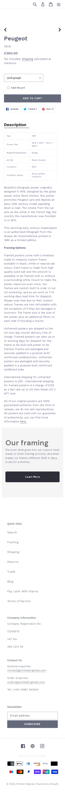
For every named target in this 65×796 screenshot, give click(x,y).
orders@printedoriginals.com (26, 682)
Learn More (32, 476)
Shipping (27, 59)
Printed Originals (25, 784)
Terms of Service (18, 601)
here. (23, 421)
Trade (11, 571)
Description (15, 124)
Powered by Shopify (47, 784)
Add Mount (18, 87)
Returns (12, 562)
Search (12, 532)
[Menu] (59, 4)
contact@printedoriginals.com (26, 670)
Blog (10, 581)
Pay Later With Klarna (22, 591)
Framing (13, 542)
